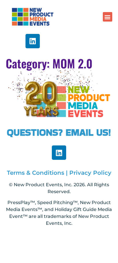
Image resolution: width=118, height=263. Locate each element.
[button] (107, 17)
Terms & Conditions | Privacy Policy (59, 172)
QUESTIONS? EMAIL (51, 132)
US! (103, 132)
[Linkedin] (32, 41)
